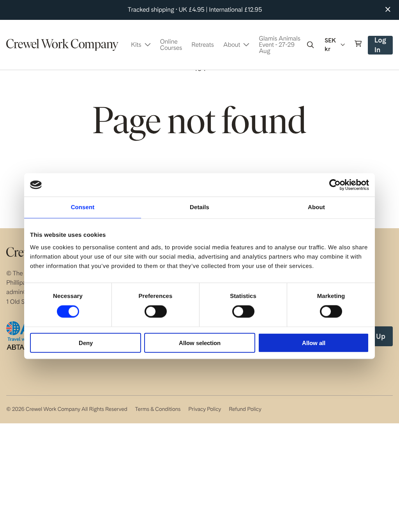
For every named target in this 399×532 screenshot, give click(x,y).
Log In (383, 45)
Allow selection (200, 342)
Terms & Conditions (157, 409)
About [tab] (316, 207)
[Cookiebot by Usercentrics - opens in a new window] (335, 185)
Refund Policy (245, 409)
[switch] (156, 311)
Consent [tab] (83, 207)
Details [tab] (199, 207)
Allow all (313, 342)
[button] (310, 44)
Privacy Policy (204, 409)
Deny (86, 342)
